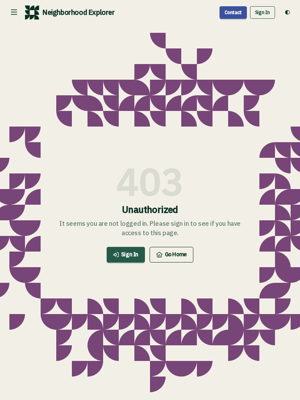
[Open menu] (14, 12)
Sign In (262, 12)
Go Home (176, 254)
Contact (233, 12)
